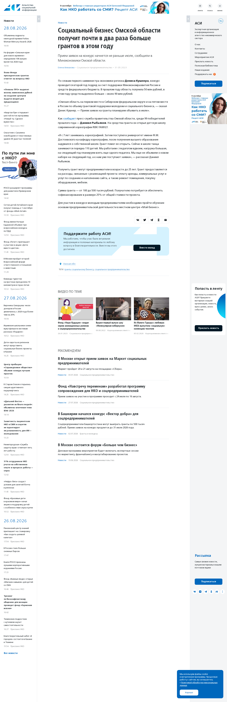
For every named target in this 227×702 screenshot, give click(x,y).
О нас (197, 44)
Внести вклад (147, 247)
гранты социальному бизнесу (79, 269)
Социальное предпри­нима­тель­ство (94, 67)
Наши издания (202, 70)
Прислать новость (204, 61)
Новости (62, 22)
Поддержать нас (203, 74)
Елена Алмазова (66, 67)
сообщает (69, 118)
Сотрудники (201, 53)
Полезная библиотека (206, 66)
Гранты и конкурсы (89, 434)
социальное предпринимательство (112, 269)
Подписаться (208, 83)
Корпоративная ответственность (122, 330)
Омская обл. (69, 264)
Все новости (10, 653)
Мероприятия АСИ (204, 57)
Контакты (200, 48)
